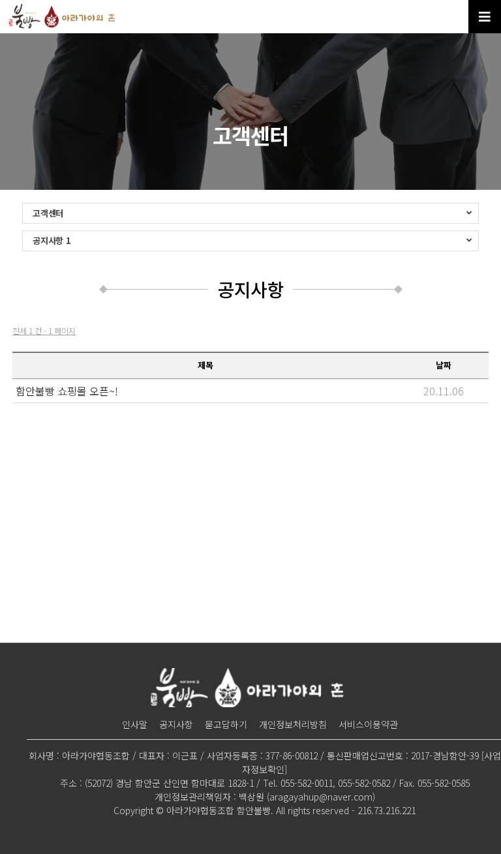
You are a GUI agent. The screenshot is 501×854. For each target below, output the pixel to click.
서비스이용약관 (368, 724)
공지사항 (176, 724)
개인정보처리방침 (293, 724)
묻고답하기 (226, 724)
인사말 (134, 724)
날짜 (443, 365)
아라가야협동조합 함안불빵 (64, 16)
